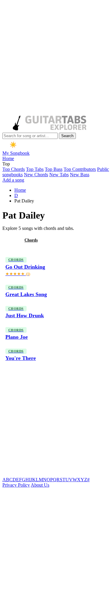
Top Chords (13, 169)
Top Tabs (35, 169)
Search (67, 136)
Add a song (13, 179)
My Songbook (16, 153)
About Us (40, 485)
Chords (31, 240)
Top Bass (53, 169)
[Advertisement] (56, 58)
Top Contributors (80, 169)
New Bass (79, 174)
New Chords (36, 174)
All (10, 240)
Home (8, 158)
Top (6, 163)
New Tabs (59, 174)
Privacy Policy (16, 485)
